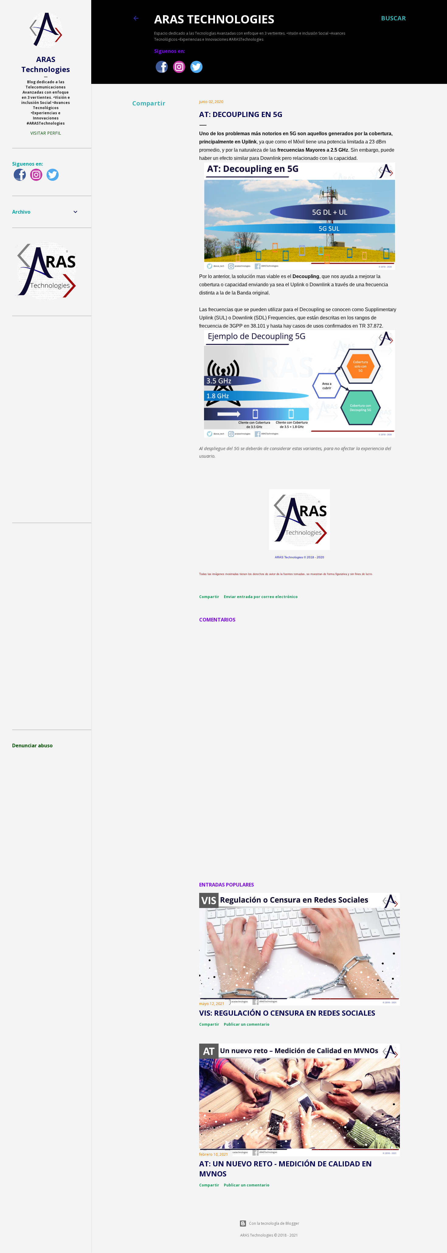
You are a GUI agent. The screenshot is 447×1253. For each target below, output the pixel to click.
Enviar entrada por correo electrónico (261, 596)
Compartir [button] (148, 103)
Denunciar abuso (32, 745)
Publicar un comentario (246, 1024)
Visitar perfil (45, 133)
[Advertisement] (299, 823)
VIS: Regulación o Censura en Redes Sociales (287, 1013)
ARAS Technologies (214, 19)
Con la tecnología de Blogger (274, 1223)
